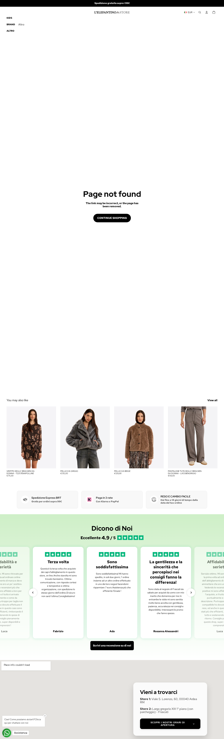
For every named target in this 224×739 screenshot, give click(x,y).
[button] (33, 592)
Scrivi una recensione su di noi (112, 645)
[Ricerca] (199, 12)
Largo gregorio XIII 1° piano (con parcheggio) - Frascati (166, 710)
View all (212, 400)
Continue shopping (112, 218)
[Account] (206, 12)
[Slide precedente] (11, 437)
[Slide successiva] (51, 437)
